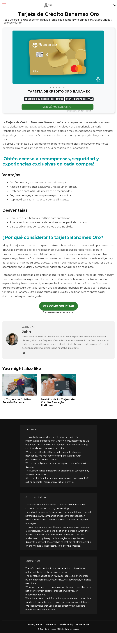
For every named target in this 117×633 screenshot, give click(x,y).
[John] (12, 344)
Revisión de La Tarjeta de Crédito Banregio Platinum (58, 402)
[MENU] (4, 5)
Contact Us (50, 624)
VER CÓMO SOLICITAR (57, 106)
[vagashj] (48, 5)
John (26, 331)
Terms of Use (82, 624)
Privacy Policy (35, 624)
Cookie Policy (66, 624)
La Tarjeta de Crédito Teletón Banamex (16, 401)
